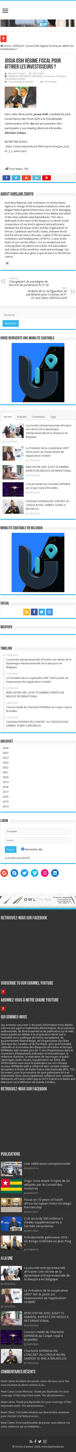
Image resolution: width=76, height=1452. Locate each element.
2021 (5, 772)
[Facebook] (34, 612)
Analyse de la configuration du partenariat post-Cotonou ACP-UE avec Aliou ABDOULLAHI (46, 293)
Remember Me (33, 849)
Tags (53, 416)
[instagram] (49, 612)
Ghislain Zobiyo (16, 73)
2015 (5, 801)
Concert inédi (16, 38)
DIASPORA (36, 76)
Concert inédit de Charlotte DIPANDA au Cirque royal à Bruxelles (44, 1335)
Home (7, 45)
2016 (5, 796)
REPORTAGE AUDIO (15, 79)
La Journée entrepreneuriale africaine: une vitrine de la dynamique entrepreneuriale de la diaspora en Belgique (47, 1273)
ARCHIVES (24, 76)
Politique (60, 76)
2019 (5, 782)
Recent (8, 416)
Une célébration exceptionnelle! (47, 1164)
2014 (5, 806)
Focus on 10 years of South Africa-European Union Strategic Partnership (48, 1203)
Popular (22, 416)
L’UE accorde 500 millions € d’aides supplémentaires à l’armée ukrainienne (43, 1222)
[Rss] (26, 612)
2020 (5, 777)
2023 (5, 762)
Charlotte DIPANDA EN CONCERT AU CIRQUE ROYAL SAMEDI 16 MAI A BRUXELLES (47, 505)
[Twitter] (41, 612)
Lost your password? (17, 857)
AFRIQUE (18, 45)
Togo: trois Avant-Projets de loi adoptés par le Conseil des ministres (47, 1184)
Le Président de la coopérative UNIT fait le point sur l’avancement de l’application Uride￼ (47, 451)
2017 (5, 791)
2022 (5, 767)
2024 (5, 757)
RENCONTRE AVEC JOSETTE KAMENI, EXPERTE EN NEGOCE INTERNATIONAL (46, 1317)
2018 (5, 787)
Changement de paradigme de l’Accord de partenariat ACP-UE (29, 282)
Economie (48, 76)
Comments (38, 416)
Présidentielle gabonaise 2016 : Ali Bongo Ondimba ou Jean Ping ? (47, 1241)
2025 (5, 752)
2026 (5, 748)
